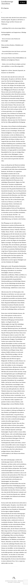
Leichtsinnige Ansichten (7, 2)
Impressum (20, 580)
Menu (23, 2)
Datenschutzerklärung (11, 580)
